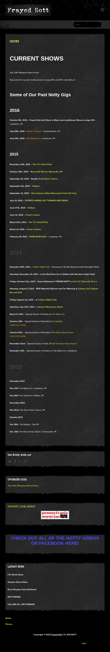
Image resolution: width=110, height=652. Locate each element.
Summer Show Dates (18, 582)
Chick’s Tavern (34, 131)
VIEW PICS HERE (18, 325)
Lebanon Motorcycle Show (50, 307)
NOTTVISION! (14, 597)
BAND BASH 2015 (37, 236)
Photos (8, 624)
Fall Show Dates (15, 574)
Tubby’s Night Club (40, 267)
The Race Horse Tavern (63, 332)
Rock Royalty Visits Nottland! (22, 589)
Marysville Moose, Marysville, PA (46, 171)
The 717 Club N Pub (42, 164)
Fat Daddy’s (57, 321)
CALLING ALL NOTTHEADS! (21, 604)
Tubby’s (36, 186)
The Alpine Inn (58, 314)
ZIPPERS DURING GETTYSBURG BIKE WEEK (46, 200)
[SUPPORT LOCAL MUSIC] (55, 515)
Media (8, 618)
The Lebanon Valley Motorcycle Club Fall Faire (54, 193)
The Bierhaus (33, 138)
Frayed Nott (56, 634)
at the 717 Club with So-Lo (84, 281)
